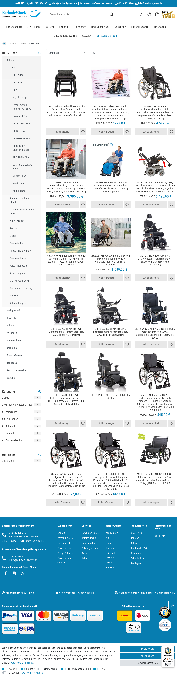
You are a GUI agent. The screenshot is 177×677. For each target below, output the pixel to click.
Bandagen (160, 27)
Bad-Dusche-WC (100, 27)
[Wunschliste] (141, 14)
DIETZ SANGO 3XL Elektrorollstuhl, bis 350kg (111, 396)
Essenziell (13, 668)
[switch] (168, 664)
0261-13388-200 (17, 532)
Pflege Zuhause (65, 553)
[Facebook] (5, 573)
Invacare (110, 548)
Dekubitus (120, 27)
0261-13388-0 (16, 556)
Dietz (108, 543)
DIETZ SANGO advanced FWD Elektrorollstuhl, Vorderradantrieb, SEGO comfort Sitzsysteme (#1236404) (154, 260)
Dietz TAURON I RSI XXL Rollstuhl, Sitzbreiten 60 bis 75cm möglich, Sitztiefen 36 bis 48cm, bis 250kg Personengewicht (110, 187)
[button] (149, 14)
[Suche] (111, 14)
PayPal (102, 668)
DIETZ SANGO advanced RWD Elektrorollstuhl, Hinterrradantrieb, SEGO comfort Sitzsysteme (66, 331)
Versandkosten (65, 537)
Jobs (84, 558)
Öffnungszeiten (90, 548)
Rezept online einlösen (64, 560)
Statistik (30, 668)
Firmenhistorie (89, 543)
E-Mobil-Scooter (140, 27)
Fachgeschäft (14, 27)
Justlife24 (160, 535)
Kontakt (61, 532)
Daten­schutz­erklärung (21, 662)
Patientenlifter (137, 558)
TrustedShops (89, 537)
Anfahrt (86, 553)
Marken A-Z (112, 532)
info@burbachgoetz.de (150, 3)
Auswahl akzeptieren (147, 662)
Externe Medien (51, 668)
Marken (23, 44)
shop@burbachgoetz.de (64, 3)
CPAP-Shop (33, 27)
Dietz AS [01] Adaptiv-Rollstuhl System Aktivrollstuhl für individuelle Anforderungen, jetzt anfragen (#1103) (111, 260)
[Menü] (172, 647)
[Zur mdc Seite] (165, 630)
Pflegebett (80, 27)
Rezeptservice (64, 548)
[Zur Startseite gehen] (4, 43)
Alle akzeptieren (147, 648)
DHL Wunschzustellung (79, 668)
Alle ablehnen (147, 655)
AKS (108, 537)
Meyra (109, 562)
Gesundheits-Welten (65, 35)
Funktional (13, 672)
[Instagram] (22, 573)
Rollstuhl (64, 27)
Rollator (49, 27)
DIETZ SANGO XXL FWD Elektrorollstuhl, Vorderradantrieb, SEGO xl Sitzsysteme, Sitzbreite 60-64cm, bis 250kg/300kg (66, 399)
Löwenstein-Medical (112, 555)
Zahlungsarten (64, 543)
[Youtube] (14, 573)
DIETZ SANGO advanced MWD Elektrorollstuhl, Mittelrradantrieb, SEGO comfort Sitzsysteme (110, 331)
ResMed (110, 567)
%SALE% (87, 35)
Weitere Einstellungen (33, 672)
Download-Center (90, 532)
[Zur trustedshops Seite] (165, 617)
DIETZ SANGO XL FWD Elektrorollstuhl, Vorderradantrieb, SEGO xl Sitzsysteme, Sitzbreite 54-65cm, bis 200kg (155, 333)
